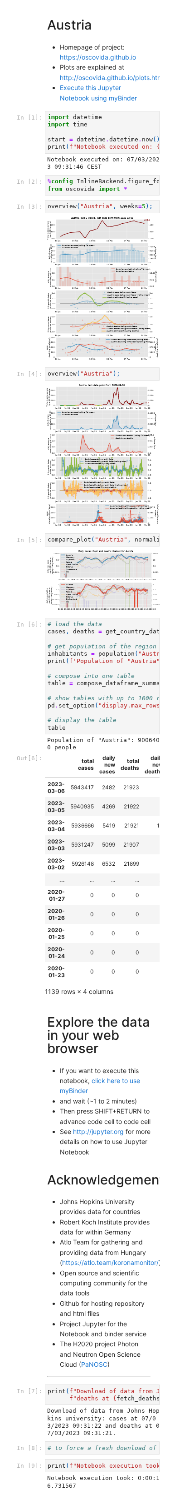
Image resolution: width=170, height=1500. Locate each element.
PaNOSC (94, 1364)
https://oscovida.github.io (98, 57)
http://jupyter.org (98, 1131)
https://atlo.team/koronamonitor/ (110, 1262)
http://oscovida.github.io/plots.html (112, 77)
